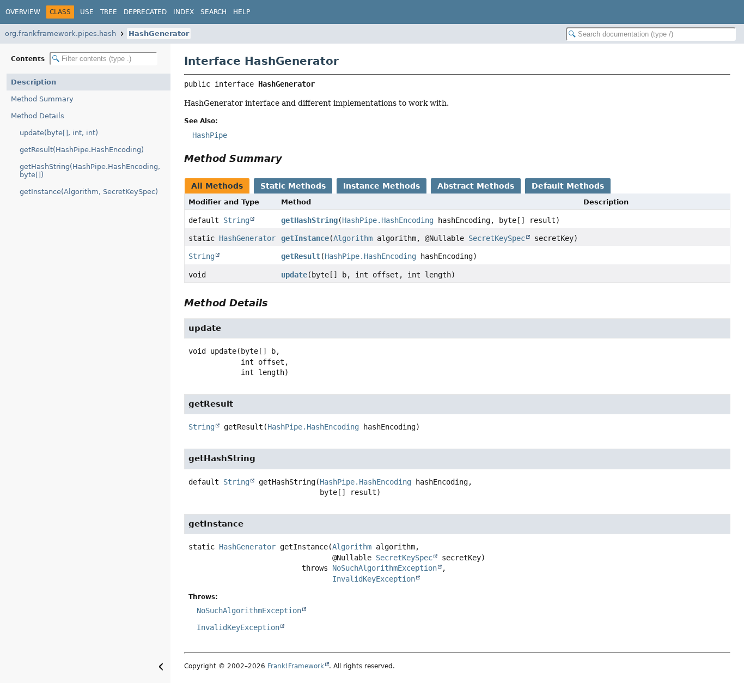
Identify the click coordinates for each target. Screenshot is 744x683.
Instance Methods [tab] (381, 186)
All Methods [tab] (217, 186)
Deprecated (145, 12)
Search (213, 12)
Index (183, 12)
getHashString (309, 220)
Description (33, 82)
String (236, 220)
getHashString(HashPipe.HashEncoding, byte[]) (90, 170)
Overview (22, 12)
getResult (300, 256)
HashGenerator (159, 33)
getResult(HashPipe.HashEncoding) (82, 150)
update (294, 274)
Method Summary (42, 99)
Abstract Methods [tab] (475, 186)
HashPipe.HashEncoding (388, 220)
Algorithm (353, 238)
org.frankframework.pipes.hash (60, 33)
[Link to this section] (289, 158)
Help (241, 12)
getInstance (305, 238)
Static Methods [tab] (293, 186)
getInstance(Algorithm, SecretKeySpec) (89, 192)
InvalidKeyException (373, 579)
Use (87, 12)
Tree (108, 12)
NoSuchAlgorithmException (384, 568)
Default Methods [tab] (568, 186)
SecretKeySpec (496, 238)
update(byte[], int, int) (59, 133)
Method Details (37, 116)
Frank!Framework (295, 666)
